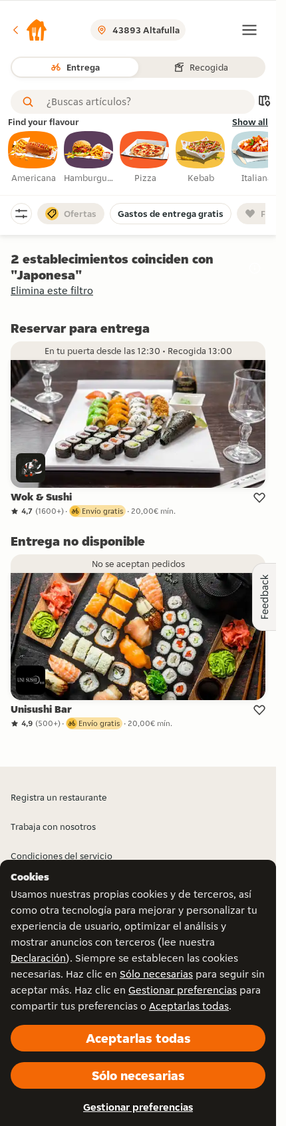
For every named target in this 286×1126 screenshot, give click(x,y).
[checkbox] (33, 157)
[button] (29, 30)
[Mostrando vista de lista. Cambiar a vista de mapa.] (264, 102)
